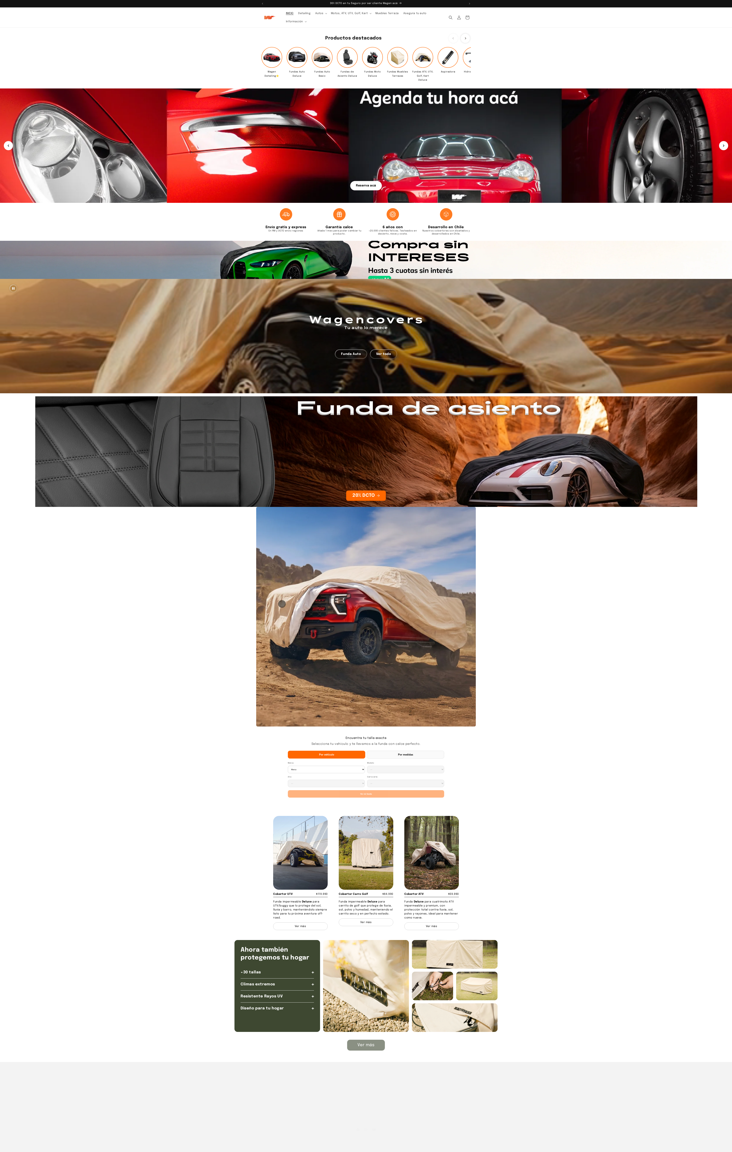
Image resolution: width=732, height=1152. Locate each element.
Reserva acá (366, 185)
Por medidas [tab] (405, 754)
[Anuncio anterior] (262, 3)
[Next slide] (465, 38)
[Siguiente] (723, 145)
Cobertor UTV (283, 894)
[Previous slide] (453, 38)
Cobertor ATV (414, 894)
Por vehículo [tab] (326, 754)
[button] (321, 13)
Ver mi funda (366, 794)
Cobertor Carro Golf (353, 894)
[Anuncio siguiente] (469, 3)
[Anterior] (8, 145)
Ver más (365, 1045)
